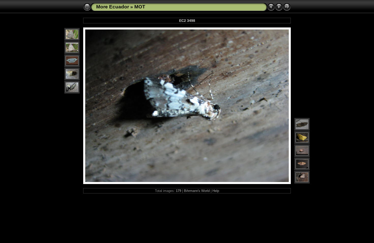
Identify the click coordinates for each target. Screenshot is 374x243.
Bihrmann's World (197, 191)
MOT (139, 6)
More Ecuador (112, 6)
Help (215, 191)
